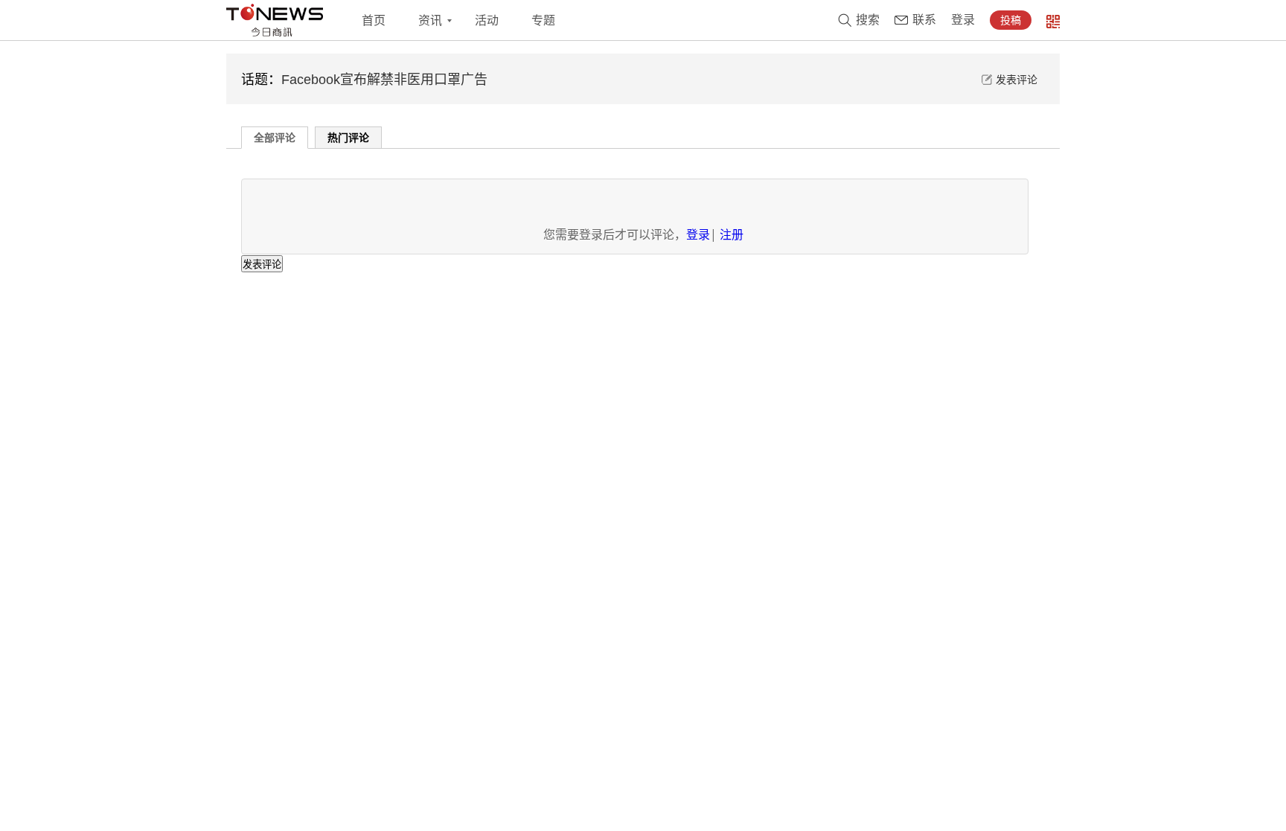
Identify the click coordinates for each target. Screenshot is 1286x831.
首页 (374, 20)
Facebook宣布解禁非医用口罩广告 (384, 79)
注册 (731, 234)
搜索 (868, 19)
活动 (487, 20)
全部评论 (274, 137)
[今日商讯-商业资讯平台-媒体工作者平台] (274, 20)
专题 (543, 20)
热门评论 (348, 137)
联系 (924, 19)
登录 (963, 19)
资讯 (430, 20)
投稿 (1010, 20)
